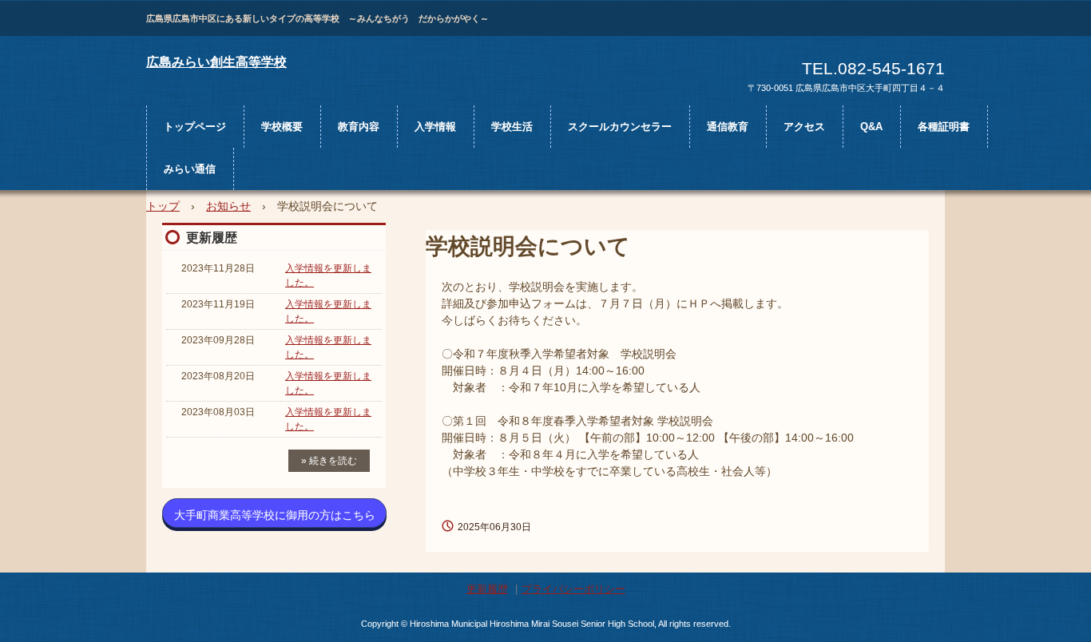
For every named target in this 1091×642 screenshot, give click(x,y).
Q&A (871, 127)
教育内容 (358, 127)
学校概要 (282, 127)
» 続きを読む (329, 460)
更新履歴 (211, 237)
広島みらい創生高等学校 (216, 62)
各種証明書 (944, 127)
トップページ (195, 127)
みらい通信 (190, 169)
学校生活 (512, 127)
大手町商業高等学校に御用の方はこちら (274, 515)
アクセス (804, 127)
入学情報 (435, 127)
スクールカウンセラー (620, 127)
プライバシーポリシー (573, 589)
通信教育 (727, 127)
